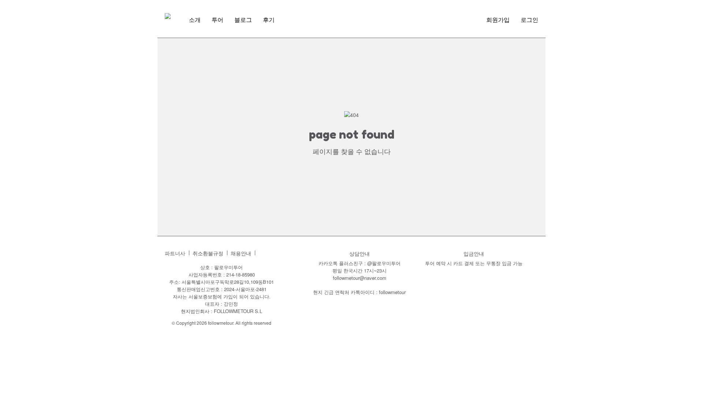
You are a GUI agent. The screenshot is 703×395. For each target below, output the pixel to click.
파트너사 (175, 253)
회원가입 (498, 20)
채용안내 (241, 253)
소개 (195, 20)
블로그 (243, 20)
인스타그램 (264, 253)
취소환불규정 (208, 253)
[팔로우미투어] (168, 16)
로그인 (529, 20)
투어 (217, 20)
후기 (269, 20)
